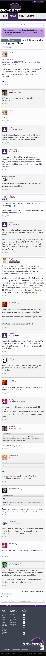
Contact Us (38, 606)
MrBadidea (12, 302)
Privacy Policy (41, 653)
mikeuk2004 (12, 521)
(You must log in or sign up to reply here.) (33, 591)
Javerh (11, 358)
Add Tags (7, 597)
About (4, 616)
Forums (13, 16)
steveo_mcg (13, 150)
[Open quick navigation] (43, 25)
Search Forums (5, 20)
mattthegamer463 (15, 563)
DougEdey (12, 91)
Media (21, 16)
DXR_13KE (12, 380)
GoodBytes (12, 400)
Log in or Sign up (38, 1)
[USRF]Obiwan (13, 334)
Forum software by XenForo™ (9, 653)
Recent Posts (16, 20)
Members (30, 16)
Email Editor (4, 621)
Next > (10, 47)
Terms (4, 624)
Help (43, 606)
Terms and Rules (31, 653)
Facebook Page (4, 629)
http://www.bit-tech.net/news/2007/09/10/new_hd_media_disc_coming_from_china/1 (22, 61)
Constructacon (14, 488)
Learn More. (7, 35)
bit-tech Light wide (6, 606)
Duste (11, 128)
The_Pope (12, 259)
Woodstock (12, 176)
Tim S (11, 52)
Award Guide (4, 618)
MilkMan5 (12, 196)
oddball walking (14, 455)
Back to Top (4, 633)
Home (5, 16)
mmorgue (12, 223)
